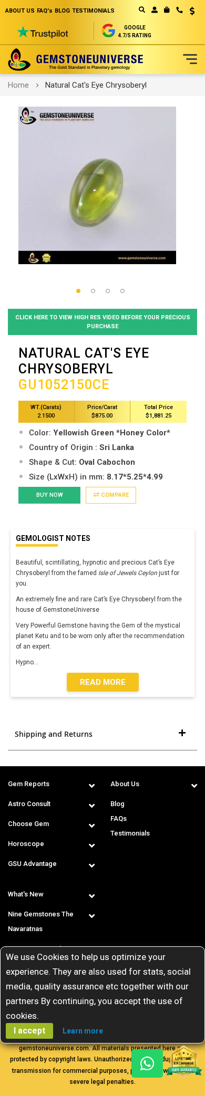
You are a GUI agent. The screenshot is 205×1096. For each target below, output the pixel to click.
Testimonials (130, 833)
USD (188, 11)
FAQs (118, 818)
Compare (114, 495)
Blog (117, 804)
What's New (26, 894)
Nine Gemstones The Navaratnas (41, 921)
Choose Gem (28, 824)
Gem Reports (28, 784)
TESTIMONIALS (93, 10)
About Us (124, 784)
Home (18, 85)
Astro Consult (29, 804)
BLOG (62, 10)
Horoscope (26, 844)
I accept (29, 1031)
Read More (103, 682)
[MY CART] (167, 10)
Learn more (83, 1031)
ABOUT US (20, 10)
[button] (188, 12)
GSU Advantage (32, 864)
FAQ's (45, 10)
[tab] (102, 734)
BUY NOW (49, 495)
